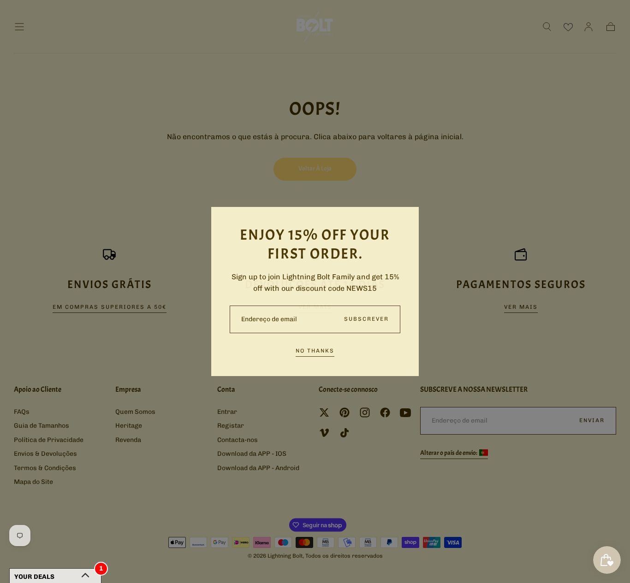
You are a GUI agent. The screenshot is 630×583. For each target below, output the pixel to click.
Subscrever (366, 319)
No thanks (315, 350)
